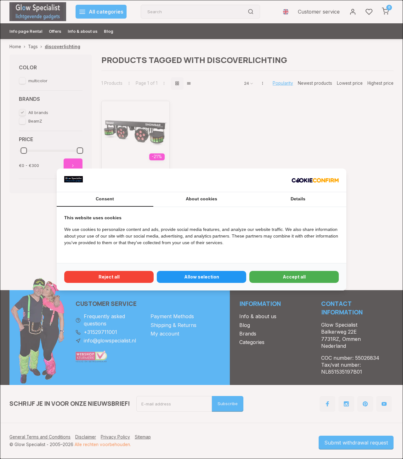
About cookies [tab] (201, 198)
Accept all (294, 276)
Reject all (109, 276)
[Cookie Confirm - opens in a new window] (315, 180)
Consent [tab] (105, 198)
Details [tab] (298, 198)
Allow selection (201, 276)
